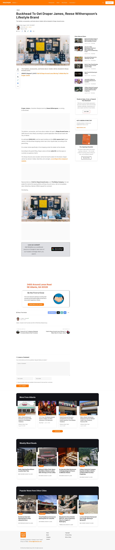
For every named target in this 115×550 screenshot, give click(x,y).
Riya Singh (93, 43)
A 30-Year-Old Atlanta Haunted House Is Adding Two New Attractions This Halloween (47, 418)
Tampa (81, 513)
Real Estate (64, 2)
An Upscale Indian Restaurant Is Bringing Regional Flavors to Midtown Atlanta (67, 471)
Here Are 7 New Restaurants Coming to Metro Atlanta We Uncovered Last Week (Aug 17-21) (91, 49)
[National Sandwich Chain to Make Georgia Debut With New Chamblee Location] (79, 40)
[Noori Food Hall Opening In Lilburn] (79, 74)
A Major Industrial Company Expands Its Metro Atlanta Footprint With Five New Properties (91, 89)
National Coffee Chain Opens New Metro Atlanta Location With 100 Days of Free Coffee (47, 471)
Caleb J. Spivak (28, 27)
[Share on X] (25, 31)
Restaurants (51, 2)
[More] (33, 31)
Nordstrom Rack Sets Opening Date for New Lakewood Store (24, 518)
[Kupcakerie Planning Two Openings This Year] (79, 59)
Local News (21, 414)
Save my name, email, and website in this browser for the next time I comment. (35, 382)
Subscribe (109, 2)
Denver (20, 513)
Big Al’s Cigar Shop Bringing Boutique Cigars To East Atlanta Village (91, 65)
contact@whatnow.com (35, 541)
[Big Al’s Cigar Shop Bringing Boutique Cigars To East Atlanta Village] (79, 66)
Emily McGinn (93, 60)
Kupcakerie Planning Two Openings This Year (91, 58)
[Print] (30, 31)
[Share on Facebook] (22, 31)
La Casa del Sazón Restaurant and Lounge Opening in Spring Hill (88, 518)
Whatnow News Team (23, 424)
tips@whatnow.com (81, 127)
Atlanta (21, 466)
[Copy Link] (28, 31)
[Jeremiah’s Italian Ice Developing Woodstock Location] (79, 81)
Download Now (86, 157)
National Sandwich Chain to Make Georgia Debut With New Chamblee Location (91, 40)
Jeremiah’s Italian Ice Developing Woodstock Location (90, 80)
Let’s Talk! (86, 111)
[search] (103, 3)
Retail (58, 2)
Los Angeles (42, 513)
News (61, 513)
